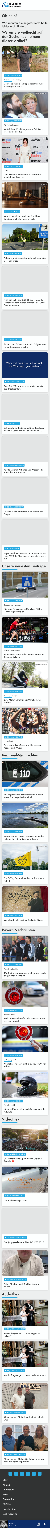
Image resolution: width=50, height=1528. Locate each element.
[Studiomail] (34, 1474)
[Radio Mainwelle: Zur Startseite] (22, 4)
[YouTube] (28, 1474)
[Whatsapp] (10, 1474)
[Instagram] (22, 1474)
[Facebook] (16, 1474)
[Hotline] (40, 1474)
